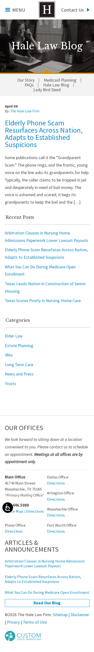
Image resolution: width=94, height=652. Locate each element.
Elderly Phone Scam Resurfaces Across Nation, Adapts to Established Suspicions (43, 133)
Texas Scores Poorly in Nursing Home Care (43, 300)
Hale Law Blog (56, 85)
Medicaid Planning (60, 80)
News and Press (19, 374)
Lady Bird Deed (47, 90)
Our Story (25, 80)
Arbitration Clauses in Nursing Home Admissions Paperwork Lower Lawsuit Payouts (45, 563)
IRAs (9, 355)
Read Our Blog (47, 603)
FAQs (29, 85)
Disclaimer (80, 614)
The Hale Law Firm (47, 9)
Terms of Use (35, 622)
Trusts (10, 383)
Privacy (13, 622)
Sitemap (60, 614)
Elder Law (14, 336)
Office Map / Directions (24, 511)
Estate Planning (19, 345)
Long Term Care (19, 364)
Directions (56, 483)
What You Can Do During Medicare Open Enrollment (47, 592)
